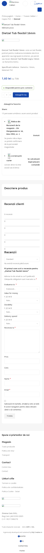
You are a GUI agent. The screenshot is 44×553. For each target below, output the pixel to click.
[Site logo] (14, 3)
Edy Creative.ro (37, 532)
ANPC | (29, 527)
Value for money (11, 293)
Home (18, 16)
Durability (8, 304)
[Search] (40, 10)
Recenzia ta (10, 327)
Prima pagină (7, 16)
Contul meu (6, 467)
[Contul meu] (25, 3)
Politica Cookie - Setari (11, 491)
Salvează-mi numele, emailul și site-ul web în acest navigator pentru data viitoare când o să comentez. (21, 407)
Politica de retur (8, 451)
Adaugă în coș (20, 95)
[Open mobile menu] (4, 3)
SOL (33, 527)
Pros (6, 356)
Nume (7, 378)
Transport (6, 455)
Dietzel (17, 19)
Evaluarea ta (10, 284)
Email (7, 389)
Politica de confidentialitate (12, 487)
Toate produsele (8, 446)
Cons (6, 367)
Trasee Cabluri (29, 16)
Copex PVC (6, 19)
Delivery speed (10, 316)
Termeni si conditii (9, 483)
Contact (5, 471)
